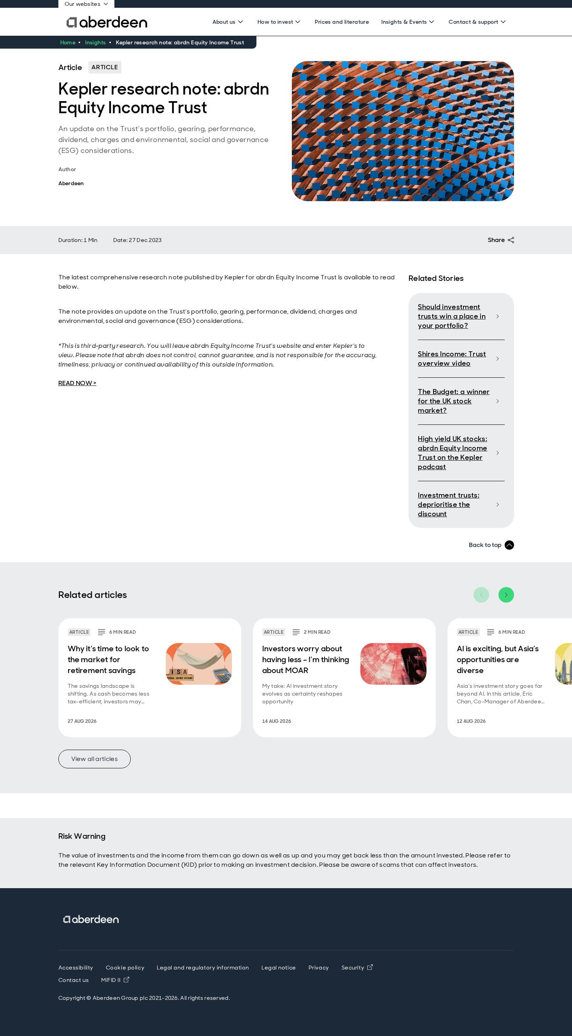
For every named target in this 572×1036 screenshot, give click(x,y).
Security (353, 967)
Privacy (319, 967)
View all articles (94, 759)
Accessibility (75, 967)
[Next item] (506, 595)
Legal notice (278, 967)
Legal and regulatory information (203, 967)
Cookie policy (125, 967)
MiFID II (115, 979)
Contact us (73, 979)
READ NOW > (77, 383)
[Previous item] (481, 595)
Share (496, 240)
